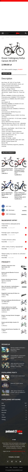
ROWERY (7, 37)
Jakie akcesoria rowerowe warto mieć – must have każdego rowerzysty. (17, 365)
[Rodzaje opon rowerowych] (5, 377)
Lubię (25, 206)
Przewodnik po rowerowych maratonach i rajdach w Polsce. (18, 357)
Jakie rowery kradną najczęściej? (12, 246)
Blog (11, 467)
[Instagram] (11, 461)
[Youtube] (20, 461)
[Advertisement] (14, 16)
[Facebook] (7, 461)
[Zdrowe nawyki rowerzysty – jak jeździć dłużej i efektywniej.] (5, 349)
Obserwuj (24, 210)
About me (15, 467)
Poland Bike (4, 227)
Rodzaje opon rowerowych (10, 232)
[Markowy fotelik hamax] (5, 385)
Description (6, 73)
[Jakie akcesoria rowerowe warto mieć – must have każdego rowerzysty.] (5, 365)
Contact (20, 467)
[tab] (6, 73)
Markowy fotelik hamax (17, 383)
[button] (2, 33)
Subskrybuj (23, 214)
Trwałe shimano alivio (9, 239)
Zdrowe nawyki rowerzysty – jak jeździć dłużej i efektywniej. (18, 349)
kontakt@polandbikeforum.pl (18, 451)
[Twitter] (16, 461)
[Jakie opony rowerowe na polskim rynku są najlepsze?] (5, 392)
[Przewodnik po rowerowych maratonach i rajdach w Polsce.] (5, 357)
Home (3, 37)
